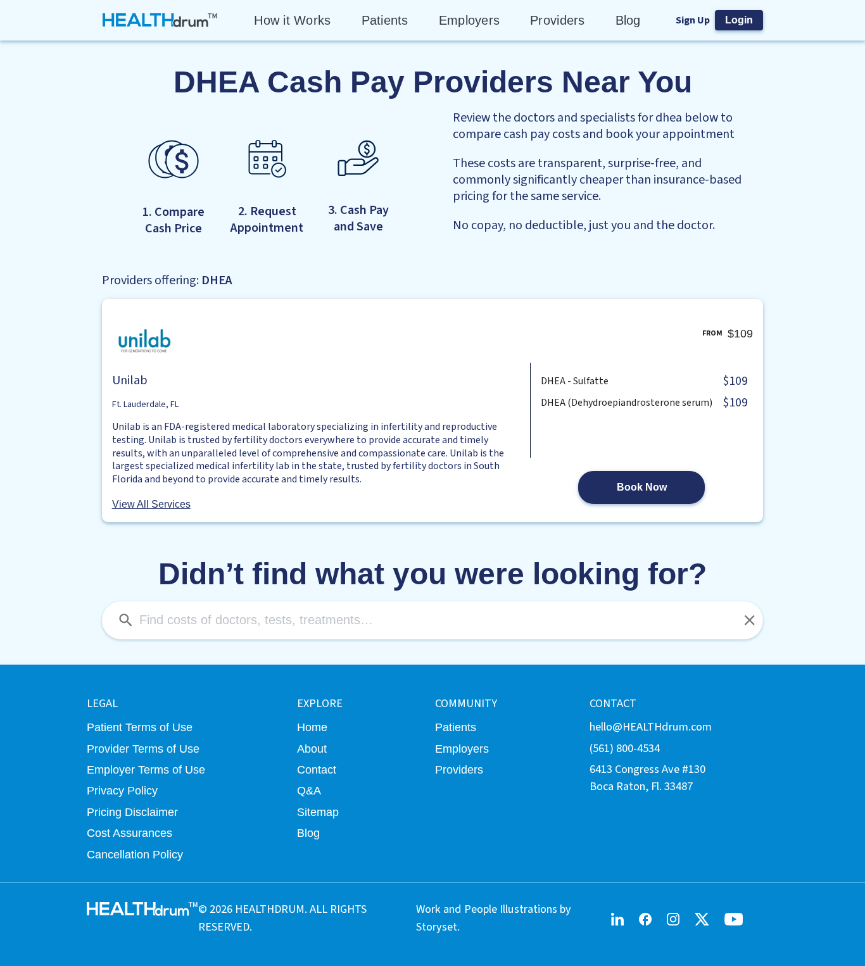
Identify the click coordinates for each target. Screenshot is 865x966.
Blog (628, 20)
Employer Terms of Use (146, 769)
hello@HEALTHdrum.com (651, 726)
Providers (557, 20)
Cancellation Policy (135, 854)
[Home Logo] (160, 20)
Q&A (309, 790)
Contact (316, 769)
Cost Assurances (129, 832)
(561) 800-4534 (625, 748)
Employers (469, 20)
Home (312, 727)
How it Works (292, 20)
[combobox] (433, 620)
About (312, 748)
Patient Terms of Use (140, 727)
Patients (385, 20)
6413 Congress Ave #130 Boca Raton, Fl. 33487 (647, 777)
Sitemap (318, 812)
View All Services (151, 504)
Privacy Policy (122, 790)
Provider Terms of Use (143, 748)
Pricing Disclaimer (132, 812)
